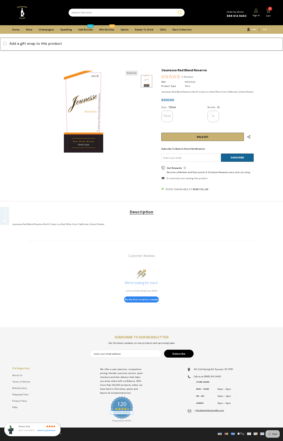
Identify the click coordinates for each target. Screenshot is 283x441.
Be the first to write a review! (141, 299)
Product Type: (168, 86)
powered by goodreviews (46, 430)
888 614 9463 (236, 16)
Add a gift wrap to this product (35, 43)
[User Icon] (256, 10)
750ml (167, 116)
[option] (83, 112)
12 (213, 116)
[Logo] (38, 12)
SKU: (163, 81)
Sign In (256, 15)
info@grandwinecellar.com (210, 410)
